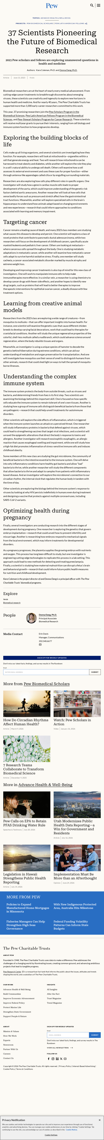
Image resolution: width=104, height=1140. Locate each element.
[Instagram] (53, 1058)
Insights (51, 985)
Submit (94, 672)
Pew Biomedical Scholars (47, 684)
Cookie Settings (51, 1135)
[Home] (26, 948)
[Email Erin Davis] (40, 644)
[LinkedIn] (57, 1058)
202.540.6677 (45, 641)
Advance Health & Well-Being (45, 785)
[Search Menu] (92, 5)
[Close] (100, 1120)
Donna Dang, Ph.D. (48, 614)
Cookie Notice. (71, 1130)
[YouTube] (65, 1058)
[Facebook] (48, 1058)
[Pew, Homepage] (52, 5)
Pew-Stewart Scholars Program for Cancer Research (45, 119)
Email (5, 667)
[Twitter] (61, 1059)
